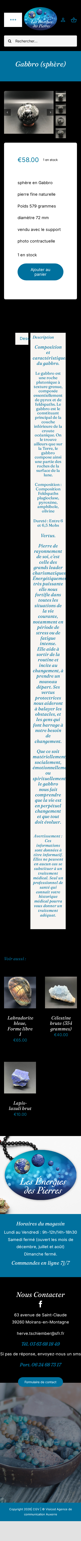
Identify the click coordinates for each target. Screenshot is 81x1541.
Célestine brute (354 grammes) (61, 1023)
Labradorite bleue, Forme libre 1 (20, 1026)
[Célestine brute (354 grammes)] (61, 980)
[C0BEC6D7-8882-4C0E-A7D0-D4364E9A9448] (29, 112)
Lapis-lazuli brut (20, 1105)
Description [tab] (24, 338)
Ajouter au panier (40, 272)
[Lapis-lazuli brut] (20, 1065)
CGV (36, 1509)
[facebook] (40, 1304)
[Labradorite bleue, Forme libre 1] (20, 980)
